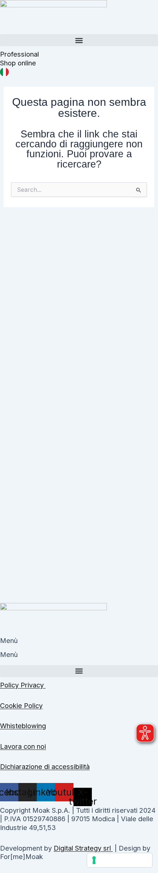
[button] (79, 40)
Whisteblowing (23, 726)
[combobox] (79, 71)
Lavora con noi (23, 746)
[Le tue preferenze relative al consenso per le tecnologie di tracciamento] (119, 860)
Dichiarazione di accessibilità (45, 766)
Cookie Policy (21, 705)
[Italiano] (4, 71)
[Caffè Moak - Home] (53, 16)
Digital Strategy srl (83, 848)
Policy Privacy (23, 685)
